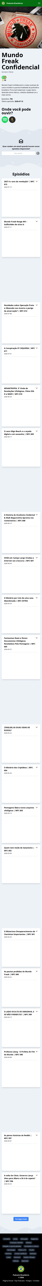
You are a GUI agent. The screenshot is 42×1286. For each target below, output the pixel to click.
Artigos (29, 1281)
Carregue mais (21, 1219)
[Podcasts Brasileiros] (21, 1269)
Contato (36, 1281)
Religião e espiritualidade (12, 1246)
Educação (24, 1239)
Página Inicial (8, 1281)
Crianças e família (16, 1243)
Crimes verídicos (20, 1254)
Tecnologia (11, 1250)
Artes (15, 1239)
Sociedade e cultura (31, 1246)
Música (28, 1243)
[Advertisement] (21, 280)
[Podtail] (12, 119)
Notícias (33, 1254)
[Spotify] (5, 119)
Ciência (15, 1261)
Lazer (8, 1257)
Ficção (31, 1250)
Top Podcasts (19, 1281)
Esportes (25, 1261)
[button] (39, 3)
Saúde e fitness (29, 1257)
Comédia (7, 1239)
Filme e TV (22, 1250)
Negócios (34, 1239)
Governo (17, 1257)
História (8, 1254)
